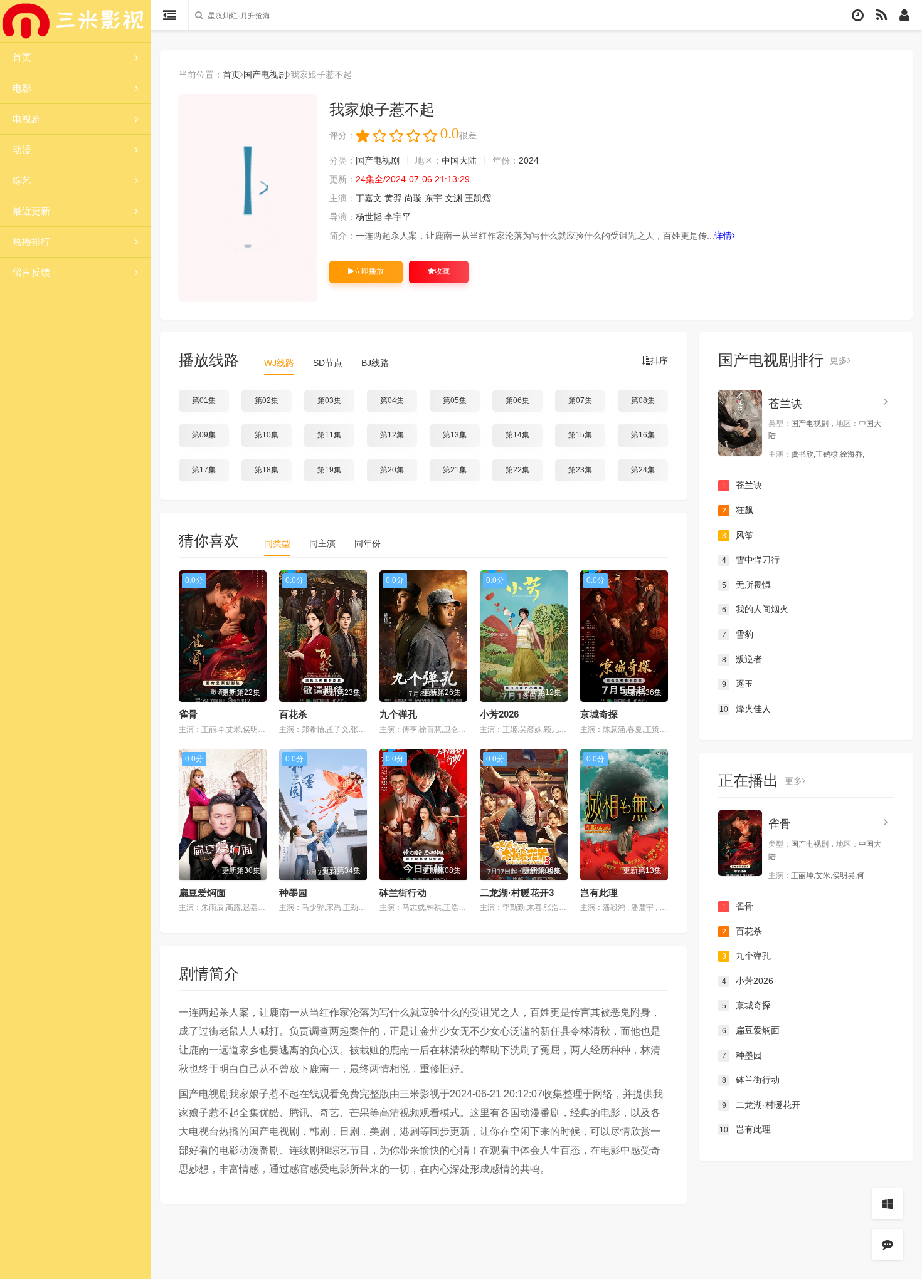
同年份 (367, 543)
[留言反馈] (887, 1244)
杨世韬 (369, 217)
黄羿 (393, 198)
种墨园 (293, 892)
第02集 (266, 400)
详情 (723, 236)
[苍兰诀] (740, 423)
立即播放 (369, 271)
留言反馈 (31, 272)
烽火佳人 (745, 709)
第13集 (455, 435)
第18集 (266, 470)
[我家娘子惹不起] (248, 197)
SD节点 (327, 363)
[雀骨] (740, 843)
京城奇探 (599, 714)
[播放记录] (858, 15)
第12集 (392, 435)
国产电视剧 (265, 75)
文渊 (453, 198)
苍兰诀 (785, 403)
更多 (838, 360)
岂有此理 (599, 892)
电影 (22, 88)
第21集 (455, 470)
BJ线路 (375, 363)
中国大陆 (459, 160)
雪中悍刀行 (751, 560)
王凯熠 (478, 198)
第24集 (643, 470)
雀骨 (188, 714)
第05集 (455, 400)
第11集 (329, 435)
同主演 (322, 543)
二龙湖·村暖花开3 (517, 892)
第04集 (392, 400)
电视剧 (27, 118)
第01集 (204, 400)
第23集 (580, 470)
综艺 (22, 180)
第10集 (266, 435)
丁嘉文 (369, 198)
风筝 (738, 535)
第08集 (643, 400)
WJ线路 (279, 363)
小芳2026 (499, 714)
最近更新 (31, 211)
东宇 (433, 198)
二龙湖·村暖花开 (761, 1105)
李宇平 (397, 217)
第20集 (392, 470)
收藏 (442, 271)
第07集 (580, 400)
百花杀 (293, 714)
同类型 (277, 543)
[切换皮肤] (887, 1203)
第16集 (643, 435)
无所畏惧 (746, 585)
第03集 (329, 400)
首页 (22, 57)
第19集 (329, 470)
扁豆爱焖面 (202, 892)
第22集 (517, 470)
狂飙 (738, 510)
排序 (659, 360)
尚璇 (413, 198)
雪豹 (738, 634)
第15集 (580, 435)
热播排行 (31, 241)
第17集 (204, 470)
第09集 (204, 435)
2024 (529, 160)
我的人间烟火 (755, 609)
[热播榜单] (881, 15)
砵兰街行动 (403, 892)
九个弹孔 (398, 714)
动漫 (22, 149)
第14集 (517, 435)
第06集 (517, 400)
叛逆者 (742, 659)
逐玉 (738, 684)
